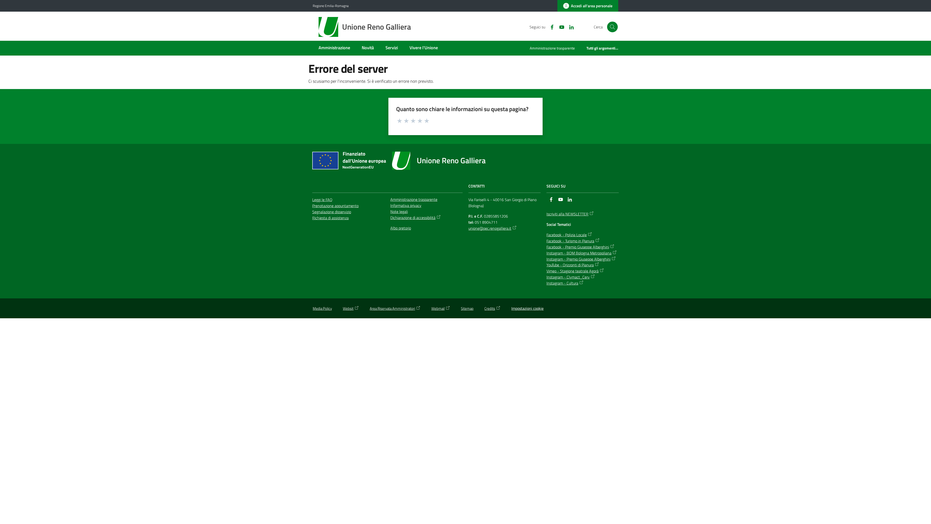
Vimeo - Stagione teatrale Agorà (572, 271)
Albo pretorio (400, 228)
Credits (489, 308)
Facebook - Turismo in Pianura (570, 241)
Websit (348, 308)
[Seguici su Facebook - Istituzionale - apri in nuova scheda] (550, 27)
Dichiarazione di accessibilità (412, 218)
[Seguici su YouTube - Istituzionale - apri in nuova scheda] (560, 27)
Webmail (438, 308)
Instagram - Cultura (562, 283)
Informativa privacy (405, 205)
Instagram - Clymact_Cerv (568, 277)
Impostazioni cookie (527, 308)
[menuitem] (334, 48)
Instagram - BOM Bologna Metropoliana (578, 253)
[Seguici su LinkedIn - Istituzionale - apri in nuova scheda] (569, 27)
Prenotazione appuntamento (335, 206)
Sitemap (467, 308)
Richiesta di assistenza (330, 218)
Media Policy (322, 308)
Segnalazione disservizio (331, 212)
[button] (612, 27)
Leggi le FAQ (322, 200)
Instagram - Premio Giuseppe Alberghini (578, 259)
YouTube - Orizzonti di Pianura (570, 265)
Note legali (399, 211)
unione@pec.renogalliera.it (489, 228)
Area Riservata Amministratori (392, 308)
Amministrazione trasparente (413, 199)
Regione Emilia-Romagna (331, 5)
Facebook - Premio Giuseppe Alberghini (577, 247)
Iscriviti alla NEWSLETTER (567, 214)
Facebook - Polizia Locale (566, 235)
